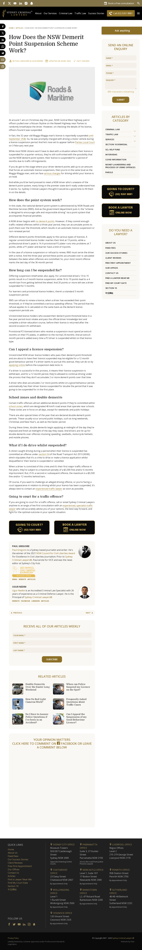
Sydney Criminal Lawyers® (123, 938)
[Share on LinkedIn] (3, 40)
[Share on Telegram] (3, 53)
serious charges (52, 173)
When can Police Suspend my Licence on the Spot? (78, 687)
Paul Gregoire (22, 61)
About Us (110, 242)
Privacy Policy (13, 938)
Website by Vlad (127, 941)
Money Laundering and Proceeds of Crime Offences (120, 165)
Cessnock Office (62, 913)
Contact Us (111, 273)
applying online (17, 365)
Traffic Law (80, 13)
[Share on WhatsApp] (3, 46)
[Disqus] (52, 788)
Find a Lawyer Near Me (117, 278)
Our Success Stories (116, 253)
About (38, 13)
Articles (19, 28)
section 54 (44, 454)
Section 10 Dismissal (116, 144)
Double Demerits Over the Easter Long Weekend (38, 687)
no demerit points (45, 221)
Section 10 (111, 288)
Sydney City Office (63, 844)
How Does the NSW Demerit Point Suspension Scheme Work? (46, 44)
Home (11, 28)
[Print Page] (3, 66)
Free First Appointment (118, 263)
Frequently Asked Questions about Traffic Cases (76, 702)
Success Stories (96, 13)
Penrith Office (121, 869)
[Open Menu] (138, 13)
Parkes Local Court (85, 142)
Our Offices (111, 268)
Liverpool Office (122, 844)
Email (14, 579)
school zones (15, 406)
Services (109, 139)
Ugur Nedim (37, 61)
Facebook (25, 601)
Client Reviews (113, 258)
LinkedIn (35, 601)
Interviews (111, 154)
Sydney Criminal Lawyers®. (39, 597)
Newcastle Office (92, 869)
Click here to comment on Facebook (45, 743)
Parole (109, 172)
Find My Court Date (116, 283)
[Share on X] (3, 33)
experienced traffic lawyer (49, 488)
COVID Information (115, 159)
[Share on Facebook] (3, 26)
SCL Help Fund (112, 149)
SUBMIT (121, 99)
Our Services (50, 13)
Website (22, 579)
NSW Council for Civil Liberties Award (55, 553)
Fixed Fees (110, 248)
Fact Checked (83, 61)
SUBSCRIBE (52, 659)
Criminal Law (65, 13)
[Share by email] (3, 60)
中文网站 (109, 293)
